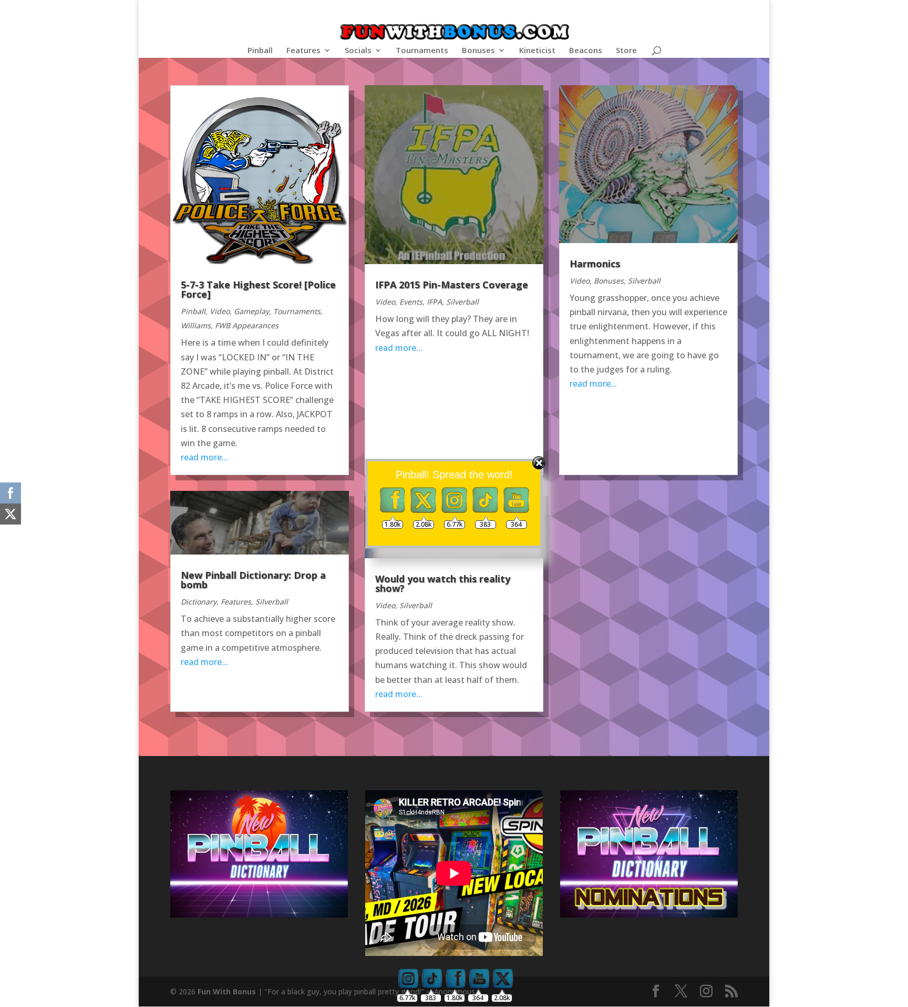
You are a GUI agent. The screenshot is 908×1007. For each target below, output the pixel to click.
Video (220, 311)
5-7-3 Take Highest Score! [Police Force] (258, 289)
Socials (358, 50)
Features (303, 50)
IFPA (434, 302)
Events (410, 302)
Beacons (585, 50)
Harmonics (595, 263)
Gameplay (251, 311)
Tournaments (422, 50)
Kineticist (537, 50)
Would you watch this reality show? (442, 583)
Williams (196, 325)
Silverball (462, 302)
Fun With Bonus (227, 991)
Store (626, 50)
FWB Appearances (246, 325)
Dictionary (198, 602)
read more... (398, 348)
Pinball (260, 50)
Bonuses (478, 50)
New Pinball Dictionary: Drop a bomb (253, 580)
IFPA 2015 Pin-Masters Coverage (451, 284)
